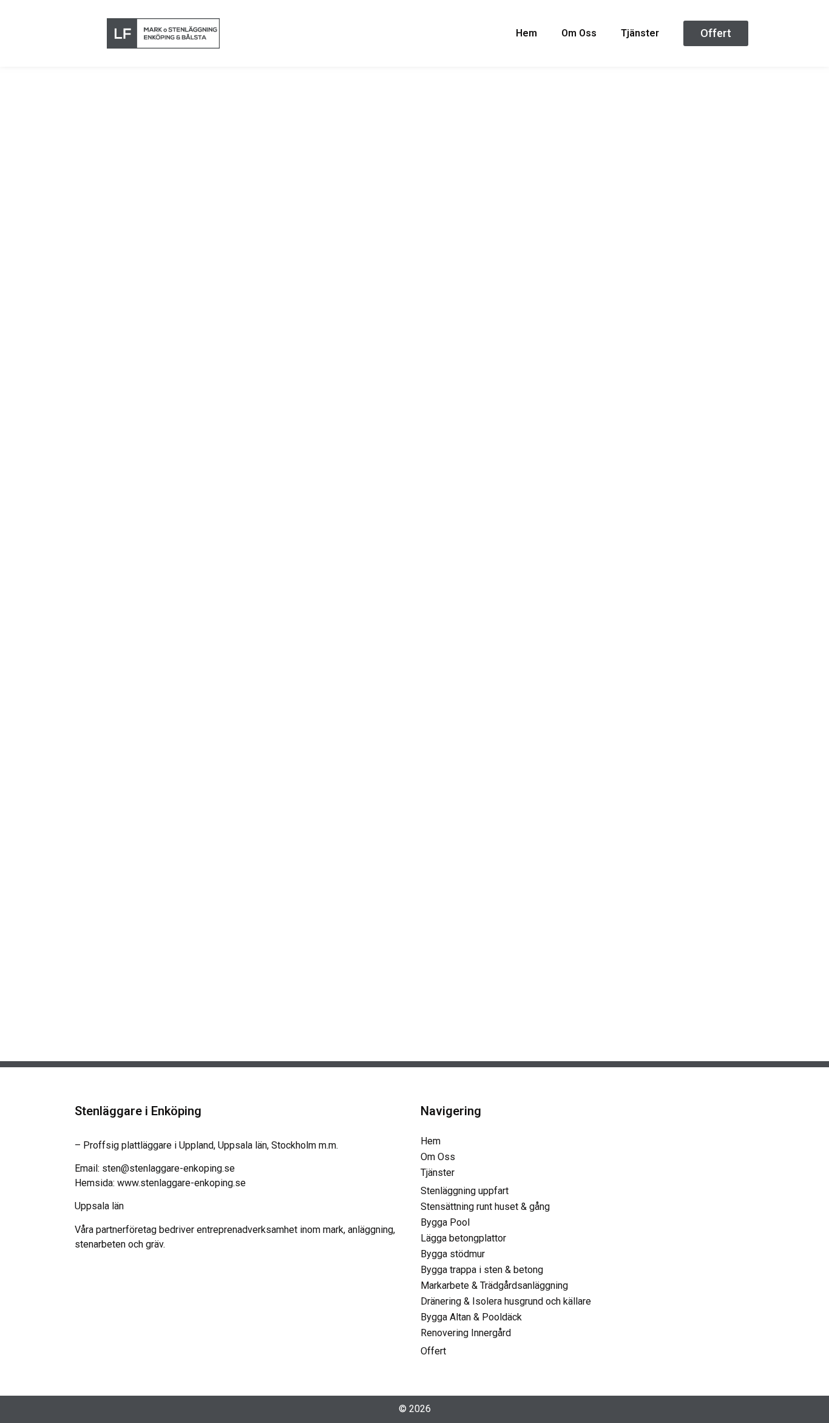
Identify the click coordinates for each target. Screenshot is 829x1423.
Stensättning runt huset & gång (485, 1206)
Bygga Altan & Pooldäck (471, 1317)
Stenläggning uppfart (465, 1191)
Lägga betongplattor (463, 1238)
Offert (433, 1351)
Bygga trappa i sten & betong (482, 1269)
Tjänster (640, 33)
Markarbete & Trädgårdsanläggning (494, 1285)
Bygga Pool (445, 1222)
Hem (526, 33)
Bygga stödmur (453, 1254)
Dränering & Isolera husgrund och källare (506, 1301)
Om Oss (579, 33)
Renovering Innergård (466, 1333)
